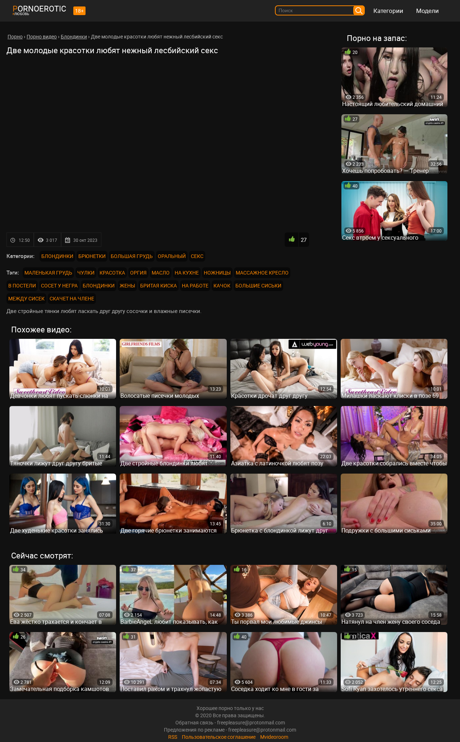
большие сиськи (258, 285)
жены (127, 285)
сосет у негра (59, 285)
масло (161, 272)
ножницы (217, 272)
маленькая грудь (48, 272)
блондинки (99, 285)
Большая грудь (132, 256)
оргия (138, 272)
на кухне (187, 272)
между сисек (26, 298)
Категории (388, 10)
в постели (22, 285)
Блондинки (57, 256)
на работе (195, 285)
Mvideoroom (274, 736)
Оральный (172, 256)
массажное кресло (262, 272)
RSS (172, 736)
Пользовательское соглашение (219, 736)
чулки (86, 272)
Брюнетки (92, 256)
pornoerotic (39, 8)
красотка (112, 272)
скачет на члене (72, 298)
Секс (197, 256)
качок (221, 285)
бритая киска (158, 285)
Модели (427, 10)
